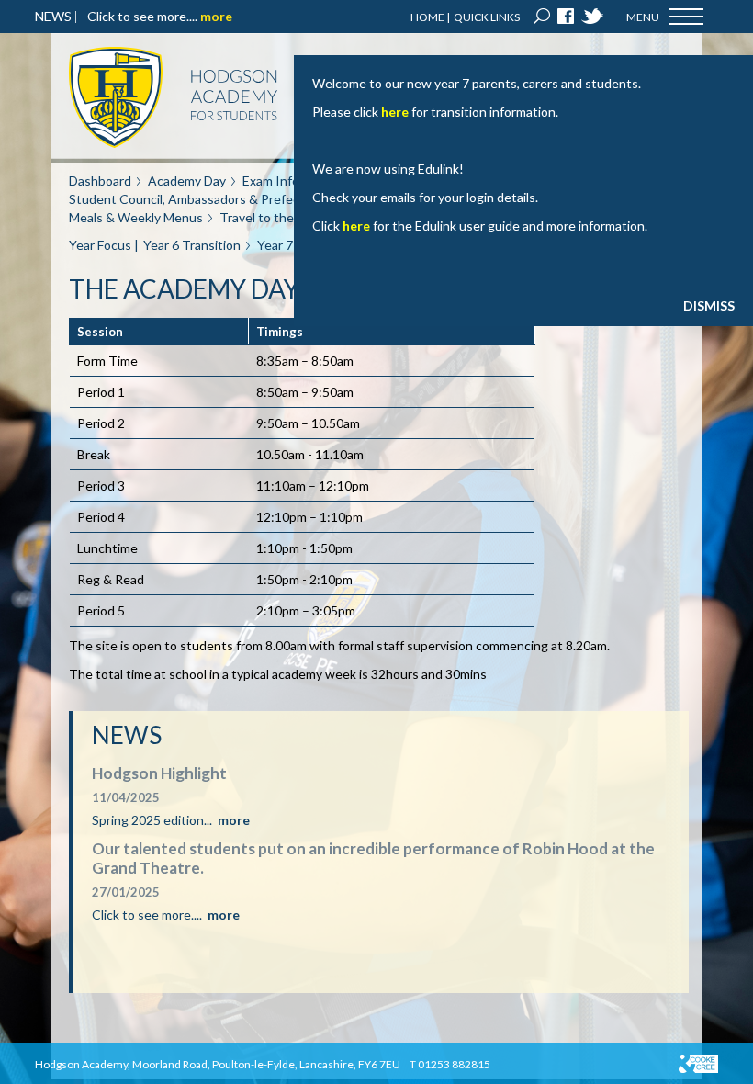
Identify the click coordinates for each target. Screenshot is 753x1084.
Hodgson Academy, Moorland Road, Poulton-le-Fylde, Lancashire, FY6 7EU (217, 1064)
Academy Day (187, 180)
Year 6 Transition (192, 245)
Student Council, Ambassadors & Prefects (190, 199)
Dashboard (100, 180)
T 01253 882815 (450, 1064)
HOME (427, 17)
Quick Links (487, 17)
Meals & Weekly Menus (136, 217)
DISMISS (709, 305)
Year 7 (275, 245)
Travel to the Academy (284, 217)
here (395, 111)
